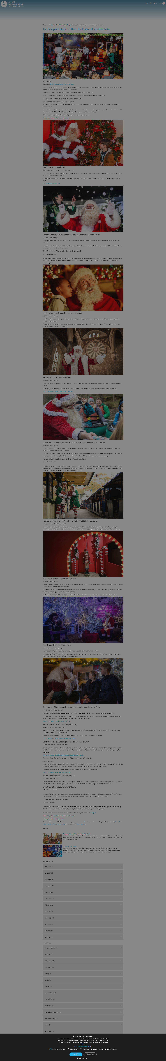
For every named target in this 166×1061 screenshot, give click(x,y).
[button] (83, 1046)
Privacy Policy (83, 1044)
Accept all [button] (76, 1054)
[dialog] (83, 1047)
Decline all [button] (90, 1054)
